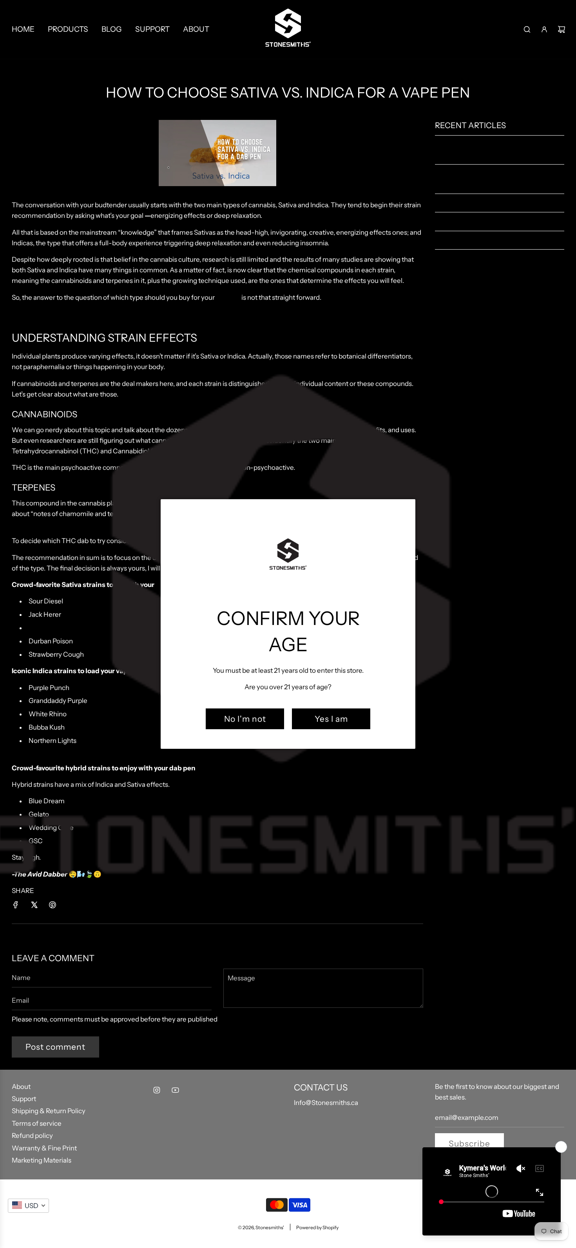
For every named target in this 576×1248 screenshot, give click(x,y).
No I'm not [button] (245, 719)
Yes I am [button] (331, 719)
